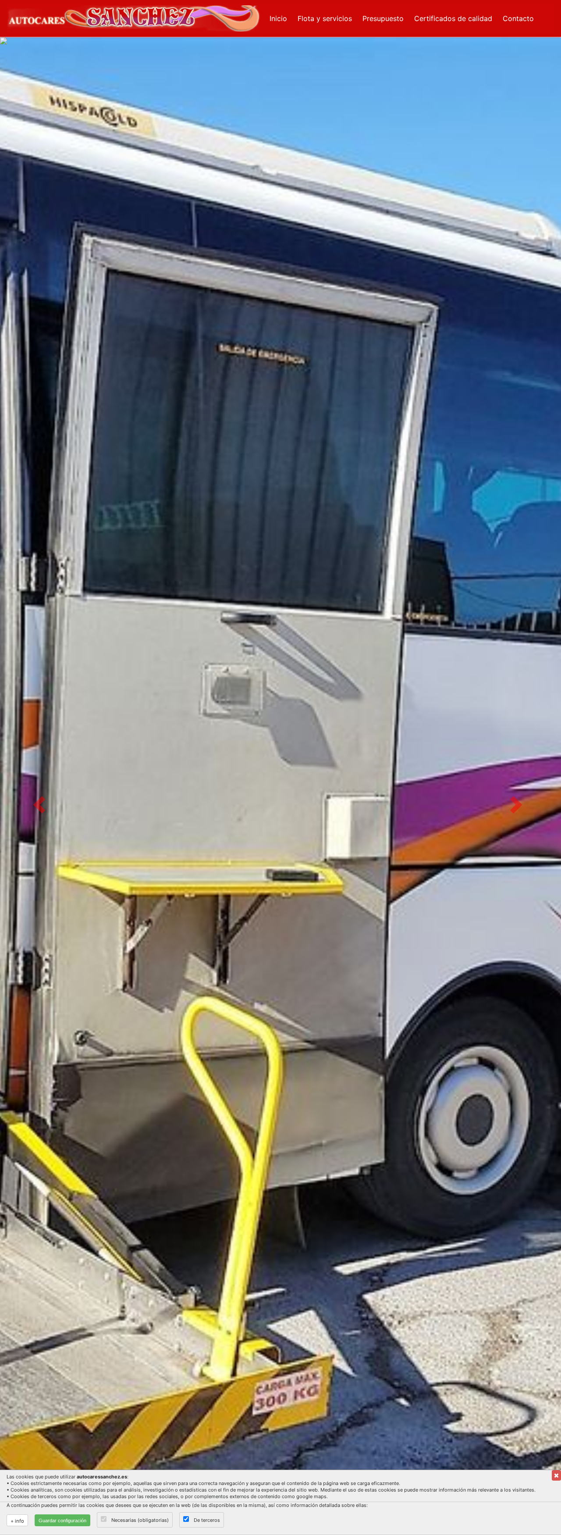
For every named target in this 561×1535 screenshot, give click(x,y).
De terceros (207, 1520)
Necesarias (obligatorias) (140, 1520)
